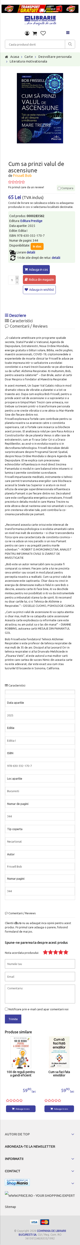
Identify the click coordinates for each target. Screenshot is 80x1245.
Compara (67, 188)
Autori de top (17, 1134)
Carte (28, 57)
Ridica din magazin (41, 279)
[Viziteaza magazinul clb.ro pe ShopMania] (17, 1183)
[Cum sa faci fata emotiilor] (59, 1052)
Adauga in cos (38, 269)
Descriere (17, 315)
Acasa (14, 57)
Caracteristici (21, 320)
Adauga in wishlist (41, 289)
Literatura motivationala (28, 61)
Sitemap (10, 1207)
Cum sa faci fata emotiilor (59, 1073)
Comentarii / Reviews (28, 326)
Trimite (13, 1019)
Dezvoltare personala (55, 57)
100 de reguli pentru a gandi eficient (21, 1073)
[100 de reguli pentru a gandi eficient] (21, 1052)
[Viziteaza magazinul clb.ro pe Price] (40, 1195)
